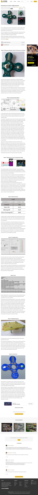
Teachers (18, 1)
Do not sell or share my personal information (15, 493)
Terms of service (17, 492)
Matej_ (3, 7)
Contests (15, 1)
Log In (32, 1)
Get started (26, 483)
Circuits (6, 7)
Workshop (15, 483)
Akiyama (9, 445)
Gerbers (7, 39)
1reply (7, 474)
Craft (15, 485)
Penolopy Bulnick (10, 452)
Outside (20, 484)
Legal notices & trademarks (26, 493)
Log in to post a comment (19, 476)
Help (25, 484)
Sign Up (35, 1)
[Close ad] (37, 45)
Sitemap (26, 485)
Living (20, 483)
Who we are (26, 486)
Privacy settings (28, 492)
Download (22, 42)
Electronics (9, 7)
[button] (24, 9)
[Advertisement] (32, 55)
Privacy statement (22, 492)
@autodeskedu (34, 483)
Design (15, 484)
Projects (11, 1)
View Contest (30, 403)
